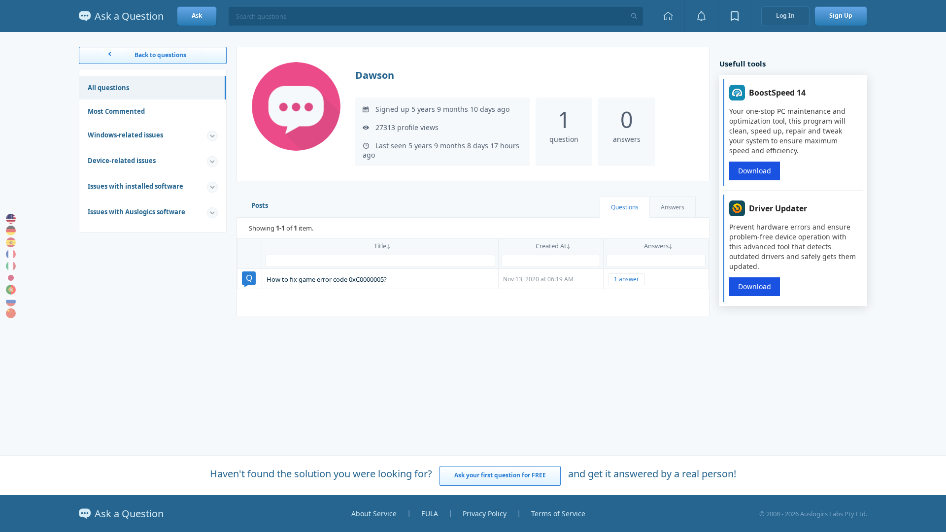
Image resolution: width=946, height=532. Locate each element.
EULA (429, 513)
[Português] (11, 290)
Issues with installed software (135, 186)
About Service (374, 513)
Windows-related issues (125, 135)
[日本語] (11, 278)
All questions (108, 87)
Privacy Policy (485, 513)
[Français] (11, 254)
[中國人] (11, 313)
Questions (625, 207)
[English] (11, 219)
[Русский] (11, 301)
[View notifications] (701, 16)
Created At (551, 245)
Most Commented (116, 111)
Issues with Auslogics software (136, 211)
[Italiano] (11, 266)
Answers (672, 207)
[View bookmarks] (734, 16)
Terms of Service (558, 513)
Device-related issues (122, 160)
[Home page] (668, 16)
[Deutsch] (11, 230)
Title (380, 245)
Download (754, 170)
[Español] (11, 242)
